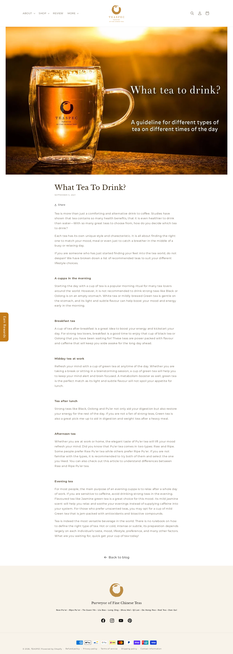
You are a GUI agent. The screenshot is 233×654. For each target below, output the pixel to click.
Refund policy (72, 649)
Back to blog (119, 557)
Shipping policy (129, 649)
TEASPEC (36, 649)
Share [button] (61, 204)
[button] (29, 13)
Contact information (151, 649)
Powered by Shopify (51, 649)
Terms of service (109, 649)
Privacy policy (90, 649)
